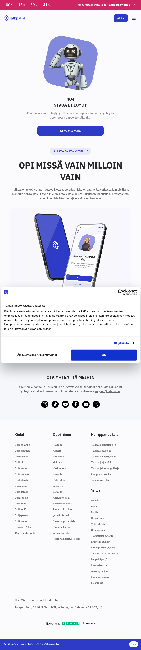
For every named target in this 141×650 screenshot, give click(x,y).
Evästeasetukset (100, 541)
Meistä (95, 500)
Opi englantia (22, 444)
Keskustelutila (61, 497)
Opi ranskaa (21, 456)
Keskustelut (60, 468)
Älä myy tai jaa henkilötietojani (37, 354)
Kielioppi (58, 444)
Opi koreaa (21, 521)
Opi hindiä (20, 509)
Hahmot (57, 462)
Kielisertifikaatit (62, 503)
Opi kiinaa (20, 503)
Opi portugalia (23, 527)
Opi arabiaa (21, 497)
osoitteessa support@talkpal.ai (70, 117)
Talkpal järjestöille (101, 462)
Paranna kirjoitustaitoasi (67, 538)
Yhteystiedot (98, 524)
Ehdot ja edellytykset (103, 547)
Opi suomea (21, 491)
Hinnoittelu (97, 518)
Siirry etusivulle (70, 131)
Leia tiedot (97, 582)
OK (104, 354)
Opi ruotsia (21, 486)
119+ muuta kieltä (25, 533)
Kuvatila (57, 474)
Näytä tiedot (122, 343)
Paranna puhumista (64, 521)
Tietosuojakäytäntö (102, 535)
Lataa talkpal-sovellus (72, 151)
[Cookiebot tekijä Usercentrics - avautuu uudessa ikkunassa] (121, 292)
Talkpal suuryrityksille (103, 456)
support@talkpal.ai (107, 391)
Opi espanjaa (22, 450)
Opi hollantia (22, 480)
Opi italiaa (20, 462)
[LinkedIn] (86, 404)
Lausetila (58, 486)
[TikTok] (55, 404)
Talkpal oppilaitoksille (103, 444)
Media (94, 512)
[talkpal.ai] (14, 18)
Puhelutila (59, 480)
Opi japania (21, 515)
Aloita (120, 18)
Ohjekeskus (98, 530)
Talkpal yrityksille (101, 450)
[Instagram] (44, 404)
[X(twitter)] (96, 404)
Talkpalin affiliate (101, 480)
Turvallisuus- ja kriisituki (105, 553)
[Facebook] (75, 404)
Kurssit (57, 450)
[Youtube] (65, 404)
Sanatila (57, 491)
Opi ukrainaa (22, 474)
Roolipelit (58, 456)
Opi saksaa (21, 468)
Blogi (94, 506)
